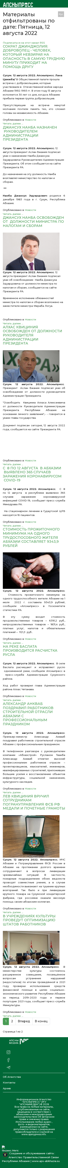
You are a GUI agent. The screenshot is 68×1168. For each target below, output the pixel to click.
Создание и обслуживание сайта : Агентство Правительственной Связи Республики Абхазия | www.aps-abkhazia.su (31, 1157)
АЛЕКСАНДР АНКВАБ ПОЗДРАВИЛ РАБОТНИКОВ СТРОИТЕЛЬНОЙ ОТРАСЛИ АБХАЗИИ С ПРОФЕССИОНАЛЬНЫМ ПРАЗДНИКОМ (28, 714)
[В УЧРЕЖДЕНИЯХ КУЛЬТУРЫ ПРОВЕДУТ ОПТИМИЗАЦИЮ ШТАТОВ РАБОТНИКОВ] (34, 948)
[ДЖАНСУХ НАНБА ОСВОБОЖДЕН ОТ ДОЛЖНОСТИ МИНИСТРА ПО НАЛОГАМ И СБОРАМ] (34, 251)
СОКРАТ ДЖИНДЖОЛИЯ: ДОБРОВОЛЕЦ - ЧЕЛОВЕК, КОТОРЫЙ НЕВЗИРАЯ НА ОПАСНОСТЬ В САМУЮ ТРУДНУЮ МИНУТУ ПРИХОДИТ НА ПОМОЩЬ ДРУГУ (34, 56)
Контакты (9, 1082)
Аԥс (52, 14)
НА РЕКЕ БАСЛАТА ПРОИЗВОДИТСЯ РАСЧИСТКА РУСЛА (30, 651)
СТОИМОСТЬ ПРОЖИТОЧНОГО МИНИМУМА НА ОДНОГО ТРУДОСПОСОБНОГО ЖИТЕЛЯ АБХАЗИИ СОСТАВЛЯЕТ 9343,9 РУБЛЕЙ (31, 537)
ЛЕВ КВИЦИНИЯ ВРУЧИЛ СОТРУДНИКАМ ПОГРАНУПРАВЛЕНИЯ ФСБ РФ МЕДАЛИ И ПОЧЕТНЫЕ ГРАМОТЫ (34, 802)
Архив (7, 1088)
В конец (41, 1021)
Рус (61, 14)
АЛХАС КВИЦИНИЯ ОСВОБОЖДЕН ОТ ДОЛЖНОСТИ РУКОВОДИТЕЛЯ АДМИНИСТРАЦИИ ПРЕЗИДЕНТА (32, 335)
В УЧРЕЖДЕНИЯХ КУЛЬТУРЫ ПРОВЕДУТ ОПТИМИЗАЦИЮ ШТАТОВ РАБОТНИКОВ (29, 920)
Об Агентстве (12, 1076)
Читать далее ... (13, 123)
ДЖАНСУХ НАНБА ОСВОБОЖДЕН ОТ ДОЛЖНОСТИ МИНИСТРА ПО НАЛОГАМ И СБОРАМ (33, 222)
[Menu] (45, 14)
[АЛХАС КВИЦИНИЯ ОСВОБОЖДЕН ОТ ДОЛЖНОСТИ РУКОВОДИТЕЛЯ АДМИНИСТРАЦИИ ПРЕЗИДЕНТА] (34, 366)
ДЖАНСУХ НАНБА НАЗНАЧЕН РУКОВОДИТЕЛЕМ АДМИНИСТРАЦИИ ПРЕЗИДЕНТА (30, 133)
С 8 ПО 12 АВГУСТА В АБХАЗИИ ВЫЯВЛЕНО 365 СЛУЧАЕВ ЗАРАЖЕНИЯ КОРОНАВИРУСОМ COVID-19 (32, 474)
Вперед (24, 1021)
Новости (30, 119)
